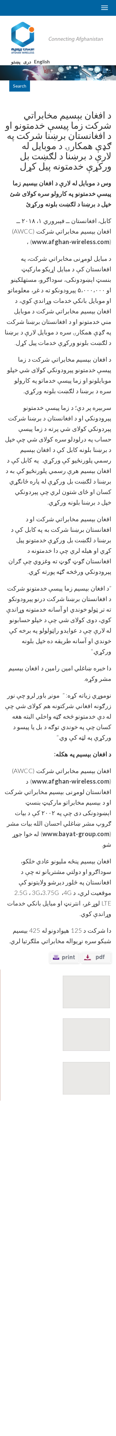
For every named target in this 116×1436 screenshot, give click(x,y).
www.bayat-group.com (76, 833)
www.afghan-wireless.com (71, 241)
